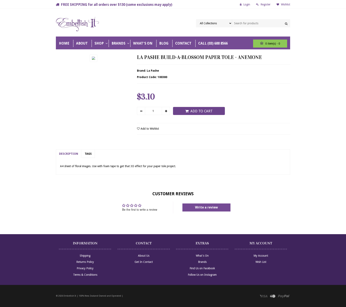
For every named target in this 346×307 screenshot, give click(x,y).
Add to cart (201, 111)
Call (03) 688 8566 (213, 43)
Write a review (206, 207)
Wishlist (285, 4)
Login (246, 4)
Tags (88, 153)
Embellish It (70, 296)
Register (266, 4)
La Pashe (153, 70)
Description (68, 153)
